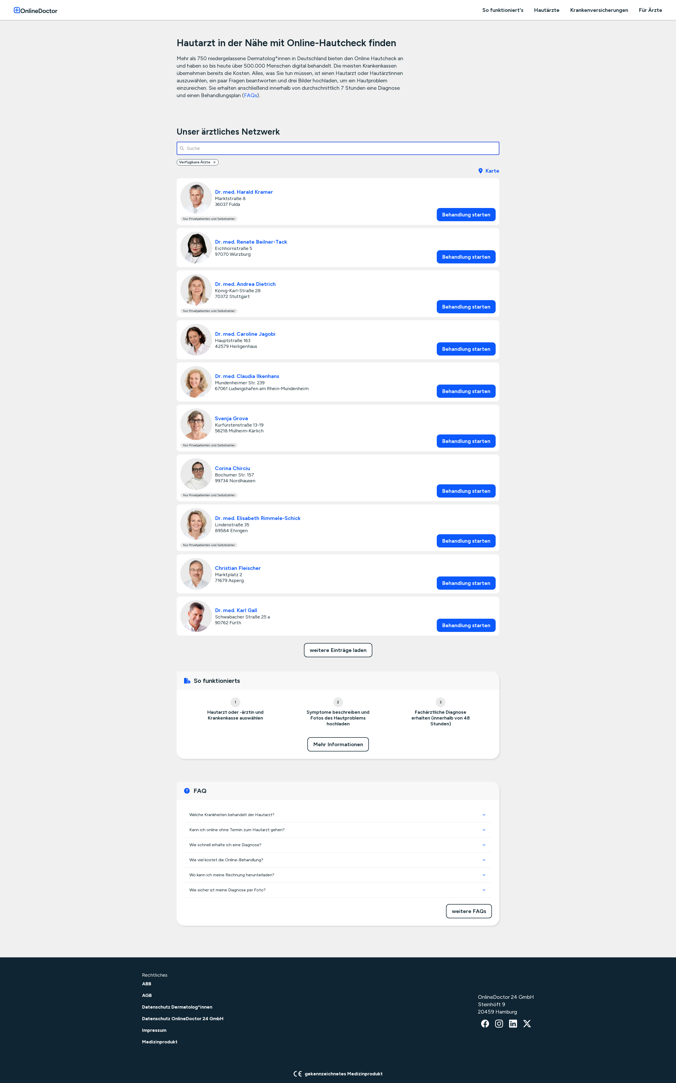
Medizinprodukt (159, 1042)
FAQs (250, 95)
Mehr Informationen (338, 744)
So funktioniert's (502, 10)
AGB (147, 995)
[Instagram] (499, 1024)
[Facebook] (485, 1024)
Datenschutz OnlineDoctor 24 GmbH (182, 1018)
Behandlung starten (466, 214)
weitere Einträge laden (338, 650)
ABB (146, 984)
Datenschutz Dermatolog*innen (177, 1007)
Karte (492, 171)
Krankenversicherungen (599, 10)
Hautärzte (547, 10)
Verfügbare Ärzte (194, 162)
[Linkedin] (513, 1024)
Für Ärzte (650, 10)
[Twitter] (527, 1024)
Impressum (154, 1030)
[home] (35, 10)
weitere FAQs (469, 911)
